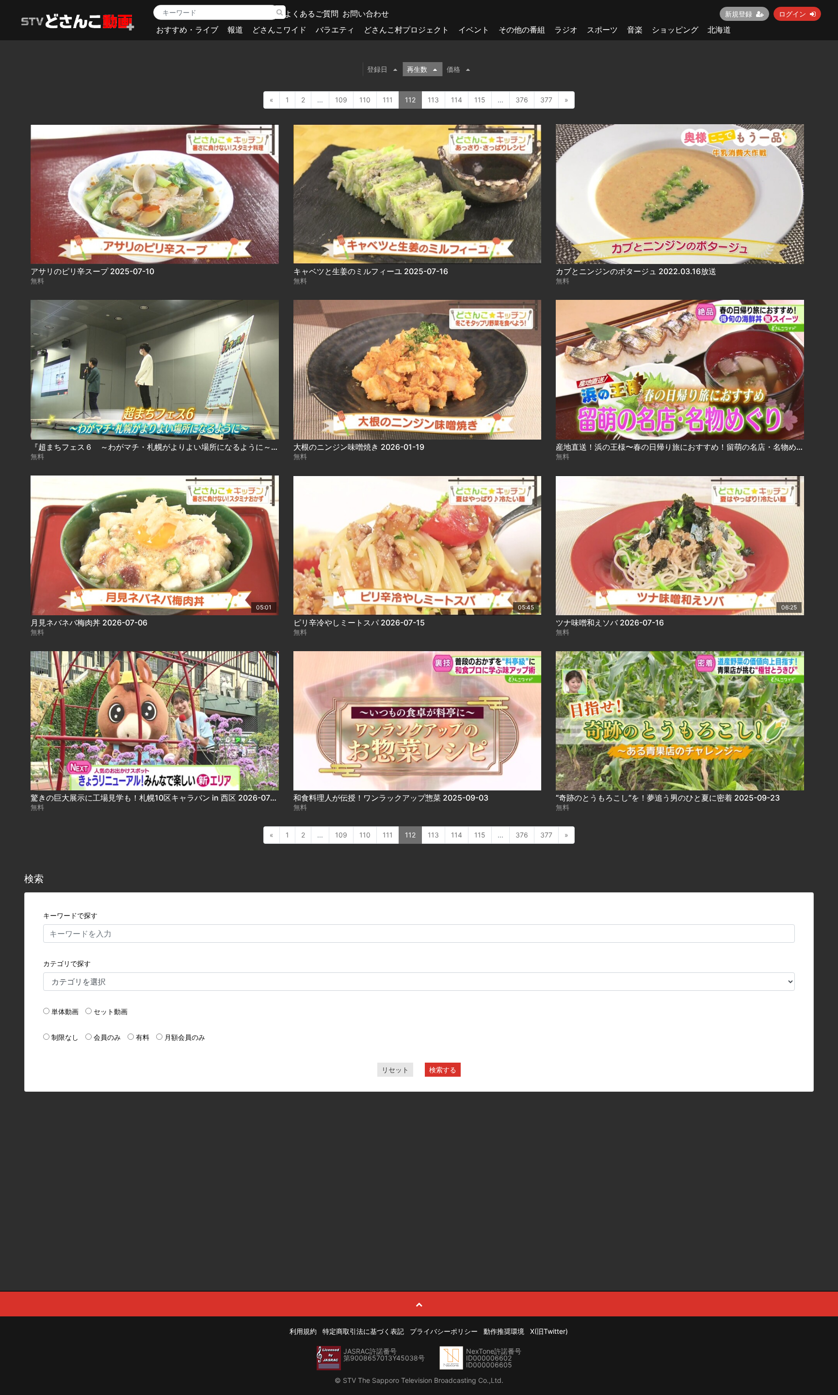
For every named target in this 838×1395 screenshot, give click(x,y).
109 (341, 100)
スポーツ (602, 29)
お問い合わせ (365, 13)
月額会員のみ (184, 1037)
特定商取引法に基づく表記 (363, 1331)
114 (456, 100)
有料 (142, 1037)
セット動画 (111, 1011)
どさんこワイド (279, 29)
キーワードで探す (70, 915)
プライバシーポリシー (444, 1331)
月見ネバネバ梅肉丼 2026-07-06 (89, 622)
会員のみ (107, 1037)
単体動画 (65, 1011)
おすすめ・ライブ (187, 29)
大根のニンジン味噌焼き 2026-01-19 (358, 447)
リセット (395, 1070)
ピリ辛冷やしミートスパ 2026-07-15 (359, 622)
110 (365, 100)
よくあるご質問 (311, 13)
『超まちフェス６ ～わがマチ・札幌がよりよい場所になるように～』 (155, 447)
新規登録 (738, 14)
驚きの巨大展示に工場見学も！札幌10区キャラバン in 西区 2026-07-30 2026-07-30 (180, 798)
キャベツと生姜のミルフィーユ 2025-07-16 (370, 271)
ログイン (792, 14)
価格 (453, 69)
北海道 (719, 29)
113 (433, 100)
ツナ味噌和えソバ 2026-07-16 (610, 622)
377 (546, 100)
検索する (442, 1070)
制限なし (65, 1037)
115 (479, 100)
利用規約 (303, 1331)
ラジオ (566, 29)
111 (388, 100)
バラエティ (335, 29)
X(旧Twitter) (549, 1331)
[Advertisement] (419, 1169)
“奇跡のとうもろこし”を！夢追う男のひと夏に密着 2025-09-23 (668, 798)
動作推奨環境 (503, 1331)
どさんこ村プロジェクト (406, 29)
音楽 (635, 29)
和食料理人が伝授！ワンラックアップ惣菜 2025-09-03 (390, 798)
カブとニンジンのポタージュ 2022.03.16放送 (636, 271)
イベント (473, 29)
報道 (235, 29)
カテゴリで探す (67, 963)
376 (522, 100)
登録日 (377, 69)
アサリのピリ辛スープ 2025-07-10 (92, 271)
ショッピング (675, 29)
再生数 (417, 69)
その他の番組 (522, 29)
